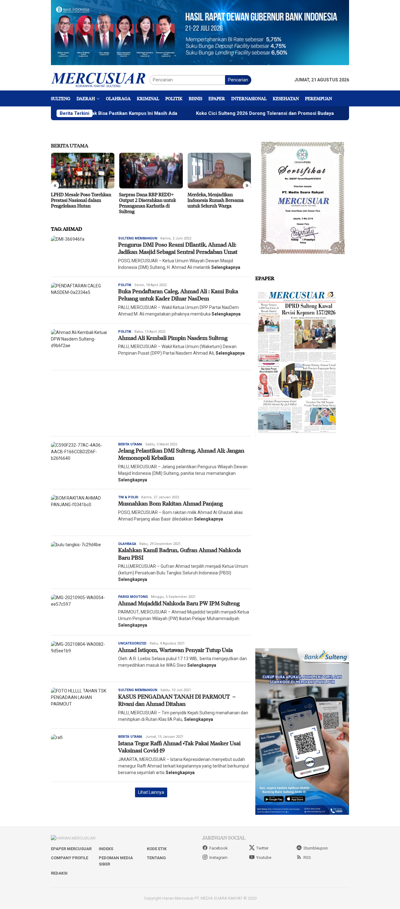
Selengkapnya (225, 267)
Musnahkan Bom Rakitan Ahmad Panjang (171, 503)
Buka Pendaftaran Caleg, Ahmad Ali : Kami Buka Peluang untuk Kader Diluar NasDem (178, 294)
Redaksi (59, 873)
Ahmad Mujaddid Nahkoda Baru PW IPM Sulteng (179, 603)
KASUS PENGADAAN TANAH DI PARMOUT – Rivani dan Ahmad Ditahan (177, 700)
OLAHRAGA (127, 544)
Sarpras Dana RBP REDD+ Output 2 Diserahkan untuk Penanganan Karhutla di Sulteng (147, 203)
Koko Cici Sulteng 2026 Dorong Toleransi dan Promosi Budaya (231, 113)
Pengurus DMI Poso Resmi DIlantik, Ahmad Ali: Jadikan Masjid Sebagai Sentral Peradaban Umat (178, 248)
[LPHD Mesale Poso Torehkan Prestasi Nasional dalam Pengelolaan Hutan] (82, 170)
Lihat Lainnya (151, 792)
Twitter (262, 848)
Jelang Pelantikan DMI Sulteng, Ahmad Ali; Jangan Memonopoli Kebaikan (181, 454)
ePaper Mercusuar (71, 848)
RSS (307, 857)
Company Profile (69, 857)
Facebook (218, 848)
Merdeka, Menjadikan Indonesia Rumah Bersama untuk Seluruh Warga (216, 200)
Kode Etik (157, 848)
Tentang (156, 857)
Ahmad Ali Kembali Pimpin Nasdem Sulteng (173, 338)
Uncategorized (132, 643)
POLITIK (124, 285)
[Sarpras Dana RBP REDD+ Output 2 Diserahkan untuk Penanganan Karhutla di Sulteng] (150, 170)
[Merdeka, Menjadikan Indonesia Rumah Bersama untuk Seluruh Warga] (219, 170)
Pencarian (238, 79)
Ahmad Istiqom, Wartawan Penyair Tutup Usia (175, 650)
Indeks (106, 848)
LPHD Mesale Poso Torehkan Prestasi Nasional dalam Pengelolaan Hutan (81, 200)
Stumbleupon (315, 848)
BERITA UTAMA (69, 145)
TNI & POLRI (128, 497)
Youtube (263, 857)
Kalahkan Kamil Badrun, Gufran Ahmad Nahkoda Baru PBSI (179, 553)
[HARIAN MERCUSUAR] (100, 79)
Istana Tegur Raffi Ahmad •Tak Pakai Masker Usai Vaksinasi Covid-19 (179, 746)
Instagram (218, 857)
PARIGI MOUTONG (133, 597)
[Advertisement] (151, 403)
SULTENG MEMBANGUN (137, 238)
